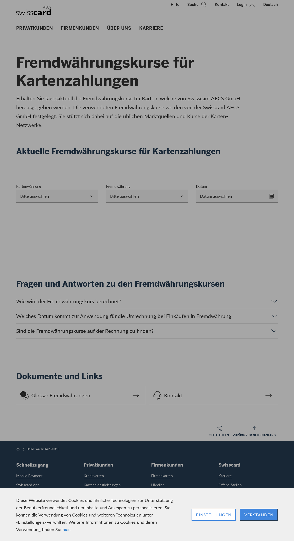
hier (66, 529)
